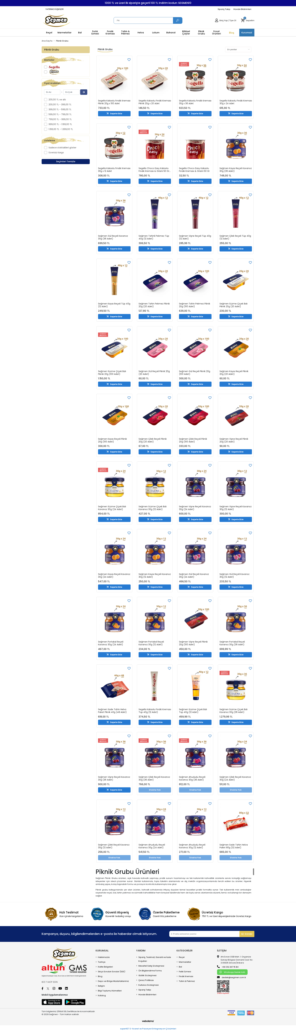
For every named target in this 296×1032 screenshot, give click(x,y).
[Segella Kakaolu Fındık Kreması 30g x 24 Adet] (236, 78)
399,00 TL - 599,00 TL (60, 109)
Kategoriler (185, 950)
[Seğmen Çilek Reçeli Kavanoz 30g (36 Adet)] (155, 754)
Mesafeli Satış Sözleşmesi (151, 965)
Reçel (182, 957)
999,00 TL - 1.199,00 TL (60, 124)
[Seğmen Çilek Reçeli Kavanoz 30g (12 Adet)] (114, 822)
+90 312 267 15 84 (229, 966)
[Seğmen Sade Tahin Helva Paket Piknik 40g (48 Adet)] (114, 686)
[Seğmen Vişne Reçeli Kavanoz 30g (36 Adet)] (114, 754)
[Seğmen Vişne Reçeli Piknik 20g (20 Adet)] (236, 416)
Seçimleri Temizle (65, 161)
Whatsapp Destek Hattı (234, 972)
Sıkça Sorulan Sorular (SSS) (111, 971)
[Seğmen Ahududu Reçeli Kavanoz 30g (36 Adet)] (195, 754)
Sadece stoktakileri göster (62, 147)
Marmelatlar (185, 962)
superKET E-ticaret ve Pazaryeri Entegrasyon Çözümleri (148, 1028)
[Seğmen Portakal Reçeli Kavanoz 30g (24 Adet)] (114, 619)
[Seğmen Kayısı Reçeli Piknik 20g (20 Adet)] (236, 348)
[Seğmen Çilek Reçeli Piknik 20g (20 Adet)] (155, 416)
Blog (100, 976)
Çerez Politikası (146, 980)
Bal (180, 966)
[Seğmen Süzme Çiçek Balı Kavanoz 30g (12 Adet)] (155, 483)
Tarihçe (101, 962)
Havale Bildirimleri (242, 9)
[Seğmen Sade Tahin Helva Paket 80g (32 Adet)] (236, 822)
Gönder (248, 933)
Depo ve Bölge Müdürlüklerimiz (113, 981)
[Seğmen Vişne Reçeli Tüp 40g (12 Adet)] (195, 213)
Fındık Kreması (186, 976)
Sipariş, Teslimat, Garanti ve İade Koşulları (154, 959)
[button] (247, 20)
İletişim (101, 985)
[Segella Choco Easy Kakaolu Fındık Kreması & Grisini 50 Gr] (195, 145)
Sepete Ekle (116, 113)
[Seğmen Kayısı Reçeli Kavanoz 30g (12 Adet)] (155, 551)
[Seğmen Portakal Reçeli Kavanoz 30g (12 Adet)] (155, 619)
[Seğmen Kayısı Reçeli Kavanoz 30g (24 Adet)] (114, 551)
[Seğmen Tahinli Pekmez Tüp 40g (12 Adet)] (155, 213)
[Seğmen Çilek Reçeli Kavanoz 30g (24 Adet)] (236, 754)
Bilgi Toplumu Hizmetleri (110, 990)
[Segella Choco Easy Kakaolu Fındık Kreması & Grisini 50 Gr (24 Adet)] (155, 145)
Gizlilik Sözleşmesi (147, 975)
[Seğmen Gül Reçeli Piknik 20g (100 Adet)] (195, 348)
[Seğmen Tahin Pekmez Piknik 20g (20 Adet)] (155, 280)
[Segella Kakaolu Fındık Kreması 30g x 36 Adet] (195, 78)
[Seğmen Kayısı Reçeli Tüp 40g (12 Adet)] (114, 280)
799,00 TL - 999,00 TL (60, 119)
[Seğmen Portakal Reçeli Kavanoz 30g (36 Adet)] (236, 619)
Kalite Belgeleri (105, 966)
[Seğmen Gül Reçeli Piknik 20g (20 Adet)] (155, 348)
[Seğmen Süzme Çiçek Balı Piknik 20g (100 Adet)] (114, 348)
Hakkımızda (104, 957)
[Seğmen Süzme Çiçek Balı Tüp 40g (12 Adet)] (195, 686)
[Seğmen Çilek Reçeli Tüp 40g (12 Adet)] (236, 213)
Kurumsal (102, 950)
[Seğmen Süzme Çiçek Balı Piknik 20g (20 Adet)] (236, 280)
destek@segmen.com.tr (234, 977)
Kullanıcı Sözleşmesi (148, 985)
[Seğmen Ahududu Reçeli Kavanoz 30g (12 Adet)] (195, 822)
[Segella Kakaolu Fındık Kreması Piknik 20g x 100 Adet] (114, 78)
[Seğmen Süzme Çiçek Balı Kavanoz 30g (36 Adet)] (236, 686)
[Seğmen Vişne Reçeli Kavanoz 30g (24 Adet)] (195, 483)
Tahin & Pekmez (187, 981)
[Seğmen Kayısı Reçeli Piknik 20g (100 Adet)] (114, 416)
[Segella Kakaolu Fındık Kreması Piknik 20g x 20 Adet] (155, 78)
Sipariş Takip (224, 9)
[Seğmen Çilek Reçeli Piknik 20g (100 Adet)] (195, 416)
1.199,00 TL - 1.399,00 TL (61, 129)
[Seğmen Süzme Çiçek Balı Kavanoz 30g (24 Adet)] (114, 483)
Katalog (102, 995)
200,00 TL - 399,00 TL (60, 104)
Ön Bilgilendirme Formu (150, 970)
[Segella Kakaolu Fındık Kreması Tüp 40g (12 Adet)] (155, 686)
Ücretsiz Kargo (56, 152)
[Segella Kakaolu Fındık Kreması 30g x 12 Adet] (114, 145)
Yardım (140, 950)
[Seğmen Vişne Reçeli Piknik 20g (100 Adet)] (195, 619)
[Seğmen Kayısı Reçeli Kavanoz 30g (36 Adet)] (236, 145)
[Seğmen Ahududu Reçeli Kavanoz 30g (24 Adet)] (155, 822)
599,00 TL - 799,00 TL (60, 114)
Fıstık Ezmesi (185, 971)
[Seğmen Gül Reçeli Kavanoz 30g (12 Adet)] (236, 551)
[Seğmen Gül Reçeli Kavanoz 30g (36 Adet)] (114, 213)
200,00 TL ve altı (57, 99)
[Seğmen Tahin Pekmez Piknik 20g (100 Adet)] (195, 280)
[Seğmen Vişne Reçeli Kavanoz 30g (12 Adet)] (236, 483)
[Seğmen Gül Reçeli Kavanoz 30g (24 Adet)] (195, 551)
